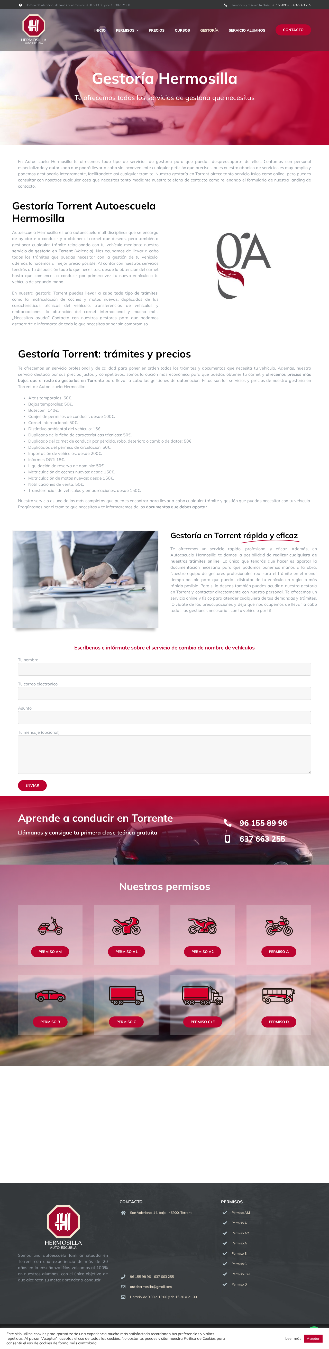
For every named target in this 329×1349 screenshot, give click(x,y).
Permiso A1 (240, 1223)
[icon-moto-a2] (202, 907)
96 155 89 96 (281, 5)
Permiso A (239, 1243)
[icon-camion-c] (126, 977)
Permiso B (239, 1253)
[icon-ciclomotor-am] (50, 907)
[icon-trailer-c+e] (202, 977)
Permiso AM (241, 1212)
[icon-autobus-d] (278, 977)
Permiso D (239, 1284)
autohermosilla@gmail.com (151, 1286)
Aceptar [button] (313, 1338)
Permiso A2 (240, 1233)
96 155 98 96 (140, 1276)
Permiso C (239, 1264)
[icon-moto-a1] (126, 907)
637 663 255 (302, 5)
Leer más (293, 1338)
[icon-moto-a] (278, 907)
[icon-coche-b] (50, 977)
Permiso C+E (241, 1274)
